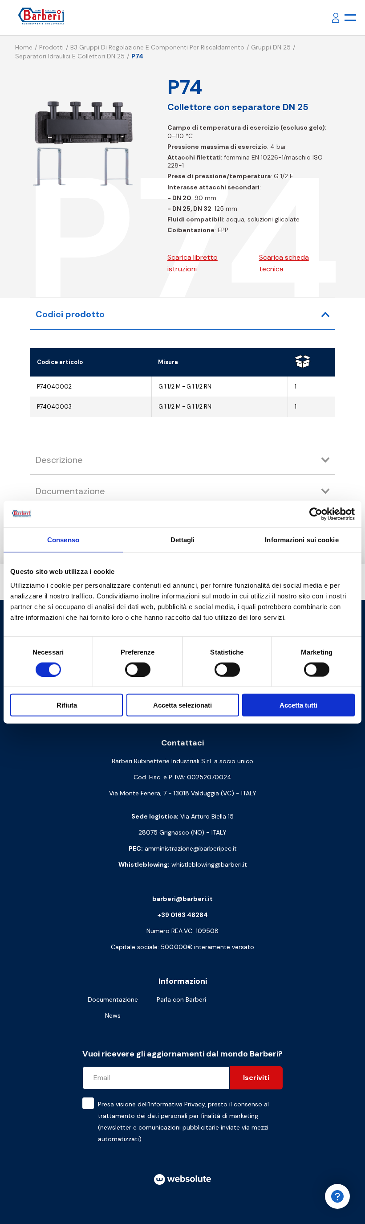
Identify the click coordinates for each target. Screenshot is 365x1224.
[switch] (137, 669)
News (113, 1015)
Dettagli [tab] (182, 539)
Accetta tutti (298, 705)
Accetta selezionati (182, 705)
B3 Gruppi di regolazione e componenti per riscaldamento (157, 47)
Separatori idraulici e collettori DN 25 (70, 56)
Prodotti (51, 47)
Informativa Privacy (177, 1104)
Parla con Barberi (181, 999)
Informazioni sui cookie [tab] (301, 539)
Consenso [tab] (63, 539)
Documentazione (113, 999)
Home (23, 47)
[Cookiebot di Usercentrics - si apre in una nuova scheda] (316, 513)
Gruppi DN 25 (271, 47)
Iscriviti (256, 1077)
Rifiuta (67, 705)
